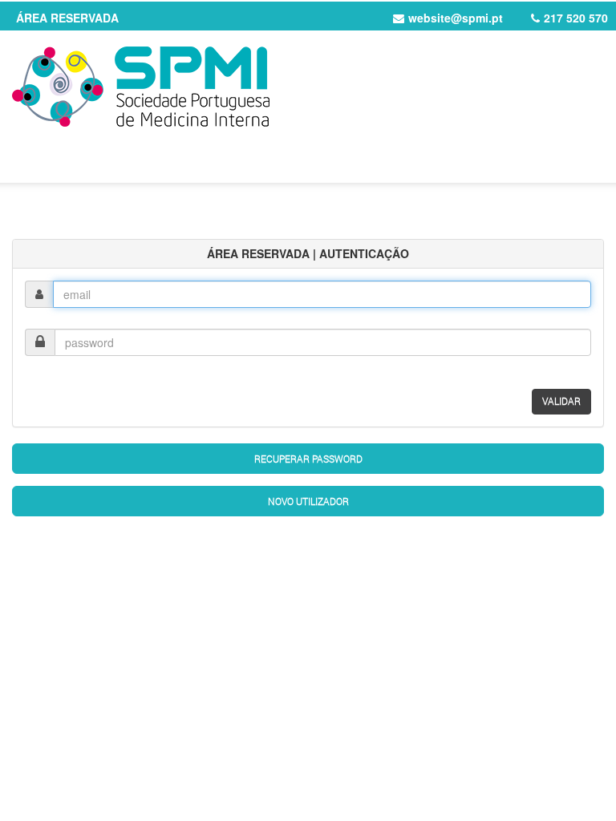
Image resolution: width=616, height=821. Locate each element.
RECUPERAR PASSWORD (308, 458)
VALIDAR (561, 400)
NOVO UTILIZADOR (308, 501)
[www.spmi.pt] (308, 87)
